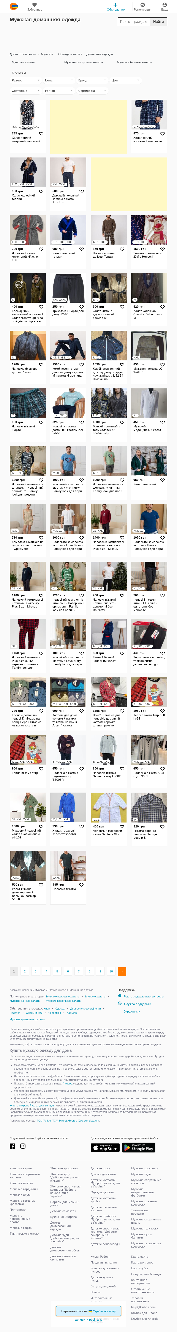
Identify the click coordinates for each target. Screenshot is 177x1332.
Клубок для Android (144, 1318)
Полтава (15, 1012)
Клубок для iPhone (144, 1313)
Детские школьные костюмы (104, 1208)
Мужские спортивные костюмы (146, 1181)
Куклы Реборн (100, 1256)
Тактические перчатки (140, 1212)
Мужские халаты (23, 62)
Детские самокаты (63, 1211)
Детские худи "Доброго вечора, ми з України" (64, 1238)
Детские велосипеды (105, 1244)
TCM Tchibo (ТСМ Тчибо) (52, 1120)
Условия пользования (140, 1299)
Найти (158, 21)
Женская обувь (20, 1194)
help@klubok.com (143, 1307)
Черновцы (54, 1012)
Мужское (46, 54)
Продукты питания (104, 1262)
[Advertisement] (88, 38)
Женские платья (21, 1183)
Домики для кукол (103, 1174)
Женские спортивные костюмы (25, 1175)
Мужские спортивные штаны (146, 1221)
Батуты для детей (103, 1286)
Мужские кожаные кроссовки (144, 1203)
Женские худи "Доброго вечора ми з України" (64, 1177)
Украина (94, 1120)
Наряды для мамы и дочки (64, 1203)
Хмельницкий (34, 1012)
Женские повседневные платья (20, 1219)
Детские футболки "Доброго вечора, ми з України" (105, 1219)
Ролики (96, 1292)
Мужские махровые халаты (83, 62)
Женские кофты (21, 1227)
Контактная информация (140, 1281)
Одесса (60, 1008)
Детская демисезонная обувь (65, 1248)
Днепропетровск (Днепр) (85, 1008)
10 (111, 971)
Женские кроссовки (64, 1168)
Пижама (68, 1083)
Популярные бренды (146, 1274)
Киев (47, 1008)
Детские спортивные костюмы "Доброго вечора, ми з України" (105, 1233)
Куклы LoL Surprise (63, 1216)
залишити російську (88, 1319)
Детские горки (100, 1168)
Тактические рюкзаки (24, 1233)
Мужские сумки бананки (142, 1235)
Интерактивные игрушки (101, 1299)
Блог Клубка (139, 1268)
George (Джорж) (78, 1120)
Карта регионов (142, 1262)
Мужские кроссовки (144, 1168)
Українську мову (104, 1311)
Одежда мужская (69, 54)
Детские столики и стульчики (63, 1257)
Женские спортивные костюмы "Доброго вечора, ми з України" (65, 1191)
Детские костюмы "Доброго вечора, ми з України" (105, 1183)
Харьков (72, 1012)
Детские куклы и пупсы (102, 1279)
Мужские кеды (141, 1174)
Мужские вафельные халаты (63, 1000)
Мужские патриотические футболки (142, 1192)
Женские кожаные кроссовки (22, 1202)
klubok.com (14, 6)
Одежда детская (102, 1192)
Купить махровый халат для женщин (32, 1105)
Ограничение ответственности (143, 1290)
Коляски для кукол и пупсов (105, 1270)
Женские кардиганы (24, 1189)
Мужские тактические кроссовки (146, 1245)
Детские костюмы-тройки (103, 1199)
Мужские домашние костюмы (27, 1019)
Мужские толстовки (144, 1228)
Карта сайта (139, 1256)
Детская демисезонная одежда (60, 1226)
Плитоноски (18, 1209)
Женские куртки (21, 1168)
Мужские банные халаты (134, 62)
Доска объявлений (23, 54)
